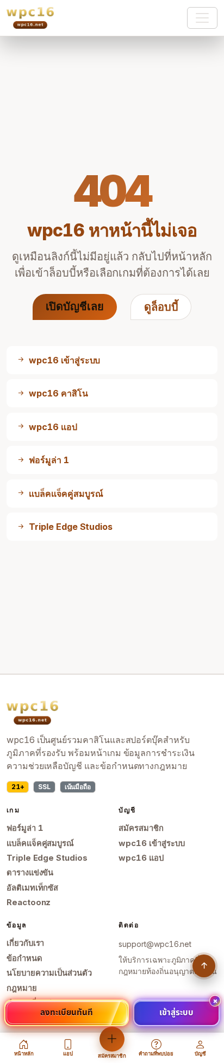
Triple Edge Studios (47, 858)
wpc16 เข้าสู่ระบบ (151, 843)
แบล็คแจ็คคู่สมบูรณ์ (40, 843)
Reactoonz (29, 902)
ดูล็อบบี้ (161, 306)
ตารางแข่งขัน (30, 873)
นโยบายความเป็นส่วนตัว (49, 973)
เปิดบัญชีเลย (75, 306)
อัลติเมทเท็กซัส (32, 888)
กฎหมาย (22, 988)
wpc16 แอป (141, 858)
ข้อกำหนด (24, 958)
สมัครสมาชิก (141, 828)
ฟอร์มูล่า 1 (25, 828)
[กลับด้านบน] (203, 966)
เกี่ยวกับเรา (25, 943)
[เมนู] (202, 18)
